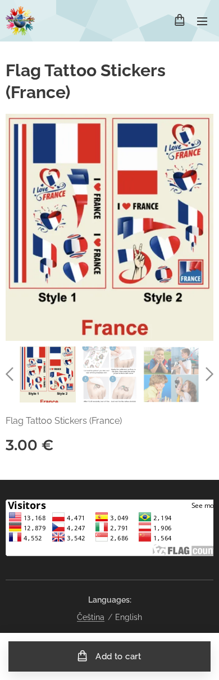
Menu (202, 21)
